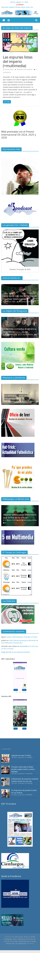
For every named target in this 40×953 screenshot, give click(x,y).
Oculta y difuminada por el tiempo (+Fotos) (21, 637)
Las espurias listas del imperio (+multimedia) (17, 61)
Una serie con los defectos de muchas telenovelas (20, 297)
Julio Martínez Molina (24, 302)
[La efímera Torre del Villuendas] (20, 385)
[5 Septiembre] (3, 20)
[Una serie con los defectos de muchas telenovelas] (20, 285)
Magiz (3, 652)
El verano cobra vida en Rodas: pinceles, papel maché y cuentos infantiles (23, 769)
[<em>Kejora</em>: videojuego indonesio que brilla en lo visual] (20, 506)
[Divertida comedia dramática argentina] (20, 318)
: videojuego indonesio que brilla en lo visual (19, 516)
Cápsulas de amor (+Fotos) (21, 755)
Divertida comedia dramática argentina (19, 330)
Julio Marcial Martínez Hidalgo (27, 520)
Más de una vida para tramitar (19, 652)
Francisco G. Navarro (27, 401)
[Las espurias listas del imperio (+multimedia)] (20, 33)
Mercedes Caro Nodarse (25, 69)
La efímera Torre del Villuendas (15, 397)
